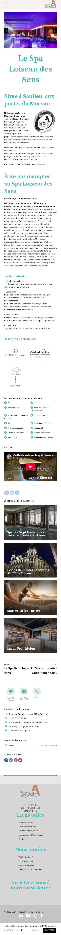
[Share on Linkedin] (17, 492)
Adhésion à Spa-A (27, 822)
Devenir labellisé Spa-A (29, 830)
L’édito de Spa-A (25, 857)
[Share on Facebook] (6, 492)
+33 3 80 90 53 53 (17, 718)
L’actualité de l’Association (30, 835)
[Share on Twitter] (12, 492)
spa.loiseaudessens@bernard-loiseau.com (28, 722)
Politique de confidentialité (30, 869)
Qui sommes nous (26, 861)
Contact (22, 839)
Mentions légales (26, 865)
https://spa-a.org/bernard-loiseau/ (24, 726)
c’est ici (41, 164)
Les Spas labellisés (27, 826)
